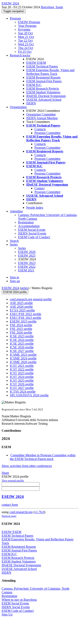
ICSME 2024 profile (23, 358)
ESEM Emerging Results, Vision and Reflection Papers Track (50, 72)
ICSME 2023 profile (23, 354)
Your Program (27, 25)
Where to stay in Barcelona (19, 599)
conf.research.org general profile (31, 299)
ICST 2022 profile (22, 369)
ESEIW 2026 (26, 252)
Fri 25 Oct (24, 51)
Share (5, 473)
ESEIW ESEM (36, 62)
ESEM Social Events (31, 229)
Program (15, 18)
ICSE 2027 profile (22, 351)
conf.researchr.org (21, 512)
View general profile (13, 480)
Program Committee (47, 133)
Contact (39, 188)
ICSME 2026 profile (23, 362)
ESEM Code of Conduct (34, 237)
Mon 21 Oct (26, 37)
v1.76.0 (39, 512)
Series (22, 248)
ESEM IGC (34, 85)
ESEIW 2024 (10, 288)
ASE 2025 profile (21, 303)
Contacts (40, 129)
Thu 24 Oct (25, 48)
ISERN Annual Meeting (42, 118)
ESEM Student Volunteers (43, 92)
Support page (9, 515)
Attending (16, 211)
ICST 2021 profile (22, 365)
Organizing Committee (41, 114)
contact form (10, 504)
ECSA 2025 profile (22, 310)
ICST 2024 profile (22, 377)
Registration (26, 222)
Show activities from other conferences (27, 466)
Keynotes (24, 29)
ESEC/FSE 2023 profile (25, 317)
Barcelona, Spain (52, 7)
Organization (18, 107)
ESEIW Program (29, 22)
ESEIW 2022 (26, 266)
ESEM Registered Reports (43, 77)
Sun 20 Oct (25, 33)
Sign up (15, 281)
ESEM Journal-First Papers (44, 81)
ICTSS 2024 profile (22, 391)
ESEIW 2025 (26, 255)
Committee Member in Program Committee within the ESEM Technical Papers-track (42, 457)
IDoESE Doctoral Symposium (46, 96)
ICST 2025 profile (22, 380)
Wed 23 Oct (26, 44)
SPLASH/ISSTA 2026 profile (29, 395)
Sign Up (7, 614)
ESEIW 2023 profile (23, 321)
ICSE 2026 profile (22, 347)
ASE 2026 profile (21, 306)
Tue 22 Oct (25, 40)
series (24, 288)
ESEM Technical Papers (42, 66)
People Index (34, 207)
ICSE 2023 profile (22, 336)
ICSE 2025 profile (22, 343)
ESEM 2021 (26, 270)
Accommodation (29, 226)
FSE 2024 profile (21, 325)
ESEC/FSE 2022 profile (25, 314)
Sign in (14, 277)
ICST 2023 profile (22, 373)
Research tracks (20, 55)
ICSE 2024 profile (22, 340)
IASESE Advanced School (43, 99)
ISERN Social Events (32, 233)
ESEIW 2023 (26, 263)
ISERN (31, 103)
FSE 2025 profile (21, 329)
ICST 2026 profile (22, 384)
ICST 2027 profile (22, 388)
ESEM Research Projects (42, 88)
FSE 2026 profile (21, 332)
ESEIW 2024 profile (15, 292)
